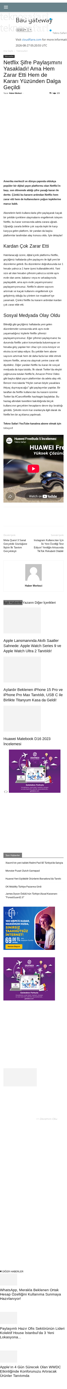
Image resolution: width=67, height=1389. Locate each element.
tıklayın (7, 428)
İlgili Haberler (13, 602)
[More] (49, 105)
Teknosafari (22, 50)
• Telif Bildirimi (38, 1252)
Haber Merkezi (15, 93)
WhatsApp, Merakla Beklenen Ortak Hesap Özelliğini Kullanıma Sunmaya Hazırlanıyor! (30, 1294)
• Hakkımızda (21, 1252)
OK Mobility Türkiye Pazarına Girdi (23, 886)
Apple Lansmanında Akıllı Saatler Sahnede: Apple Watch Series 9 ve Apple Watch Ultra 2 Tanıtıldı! (32, 645)
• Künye (8, 1252)
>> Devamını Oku (46, 1118)
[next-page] (7, 792)
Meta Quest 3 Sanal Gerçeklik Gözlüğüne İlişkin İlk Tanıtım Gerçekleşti (15, 546)
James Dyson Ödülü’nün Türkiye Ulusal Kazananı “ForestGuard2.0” (31, 895)
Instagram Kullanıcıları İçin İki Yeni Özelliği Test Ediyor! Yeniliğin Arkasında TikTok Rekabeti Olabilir (49, 546)
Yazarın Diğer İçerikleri (39, 602)
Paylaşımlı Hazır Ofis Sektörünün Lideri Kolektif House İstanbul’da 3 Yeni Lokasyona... (32, 1332)
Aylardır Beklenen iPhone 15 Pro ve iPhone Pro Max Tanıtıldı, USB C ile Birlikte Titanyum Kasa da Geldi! (33, 695)
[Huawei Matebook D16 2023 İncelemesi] (33, 719)
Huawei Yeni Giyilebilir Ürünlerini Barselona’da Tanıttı (33, 878)
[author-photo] (33, 580)
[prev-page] (4, 792)
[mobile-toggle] (5, 7)
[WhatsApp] (33, 105)
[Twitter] (25, 105)
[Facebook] (17, 105)
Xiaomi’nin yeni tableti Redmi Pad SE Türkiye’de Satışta (34, 862)
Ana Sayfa (8, 50)
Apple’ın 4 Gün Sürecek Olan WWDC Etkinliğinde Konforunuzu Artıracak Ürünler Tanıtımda (30, 1371)
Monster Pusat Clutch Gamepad (22, 870)
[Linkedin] (41, 105)
